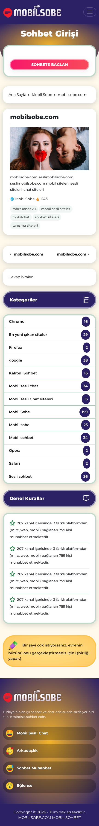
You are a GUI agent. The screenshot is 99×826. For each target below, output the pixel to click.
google (48, 360)
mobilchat (20, 217)
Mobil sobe (48, 425)
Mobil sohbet (48, 437)
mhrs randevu (24, 209)
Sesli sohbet (48, 476)
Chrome (48, 321)
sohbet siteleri (47, 217)
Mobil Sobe (48, 412)
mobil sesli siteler (55, 209)
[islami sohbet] (32, 11)
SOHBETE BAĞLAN (49, 64)
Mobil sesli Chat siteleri (48, 399)
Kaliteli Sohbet (48, 373)
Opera (48, 450)
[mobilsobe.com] (49, 148)
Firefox (48, 347)
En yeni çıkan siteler (48, 334)
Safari (48, 463)
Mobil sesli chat (48, 386)
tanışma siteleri (25, 225)
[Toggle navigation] (89, 12)
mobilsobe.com (28, 254)
